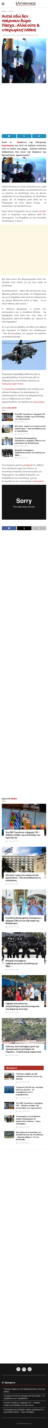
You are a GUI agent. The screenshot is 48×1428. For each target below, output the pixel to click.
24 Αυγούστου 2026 (22, 446)
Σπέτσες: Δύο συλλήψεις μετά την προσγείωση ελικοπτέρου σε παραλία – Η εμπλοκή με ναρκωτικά (23, 1049)
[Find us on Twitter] (24, 1369)
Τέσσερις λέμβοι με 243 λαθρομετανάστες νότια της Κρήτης (29, 1076)
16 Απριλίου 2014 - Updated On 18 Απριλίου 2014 (20, 35)
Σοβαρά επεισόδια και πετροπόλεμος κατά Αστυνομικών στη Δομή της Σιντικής (23, 1006)
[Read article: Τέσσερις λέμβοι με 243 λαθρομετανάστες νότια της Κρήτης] (9, 1076)
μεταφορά (27, 465)
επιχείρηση (38, 402)
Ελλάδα (10, 11)
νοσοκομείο (37, 481)
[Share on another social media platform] (39, 136)
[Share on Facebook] (9, 136)
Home (4, 11)
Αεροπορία (7, 145)
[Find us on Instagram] (30, 1369)
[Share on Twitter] (24, 136)
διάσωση (6, 383)
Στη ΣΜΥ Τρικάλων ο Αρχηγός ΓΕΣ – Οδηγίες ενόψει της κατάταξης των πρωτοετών (30, 416)
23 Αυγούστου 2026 (22, 458)
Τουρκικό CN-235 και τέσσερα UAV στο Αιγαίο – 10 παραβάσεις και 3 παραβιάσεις (29, 1091)
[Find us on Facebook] (18, 1369)
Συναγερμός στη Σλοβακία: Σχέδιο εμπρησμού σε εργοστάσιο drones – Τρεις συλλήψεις (28, 1120)
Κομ (19, 142)
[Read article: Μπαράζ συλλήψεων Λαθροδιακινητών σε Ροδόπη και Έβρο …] (7, 453)
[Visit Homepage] (26, 3)
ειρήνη (42, 211)
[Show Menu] (3, 3)
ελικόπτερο (10, 389)
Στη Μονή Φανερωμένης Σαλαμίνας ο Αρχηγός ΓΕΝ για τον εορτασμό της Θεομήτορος (30, 440)
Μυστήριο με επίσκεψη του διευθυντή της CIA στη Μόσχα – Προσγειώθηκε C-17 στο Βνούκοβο (29, 1136)
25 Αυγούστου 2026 (22, 422)
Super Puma (17, 383)
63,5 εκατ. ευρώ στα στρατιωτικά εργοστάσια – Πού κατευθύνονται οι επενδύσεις (30, 428)
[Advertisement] (24, 109)
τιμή (15, 333)
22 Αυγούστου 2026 (13, 1055)
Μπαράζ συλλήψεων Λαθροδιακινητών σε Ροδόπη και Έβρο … (30, 452)
